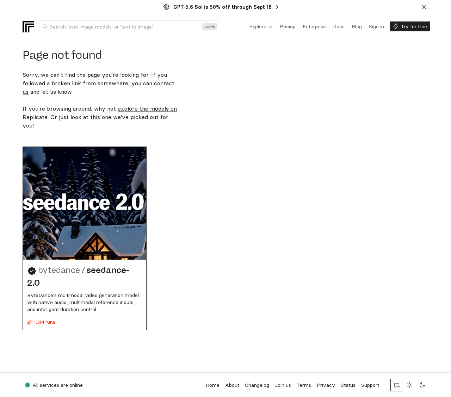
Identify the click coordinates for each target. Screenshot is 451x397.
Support (370, 385)
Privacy (326, 385)
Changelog (257, 385)
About (232, 385)
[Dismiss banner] (424, 7)
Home (213, 385)
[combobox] (129, 27)
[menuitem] (261, 26)
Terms (304, 385)
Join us (283, 385)
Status (348, 385)
